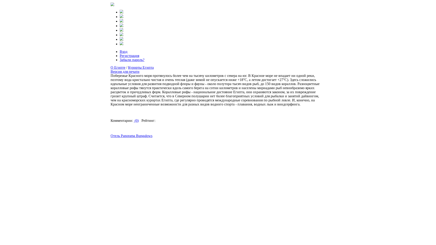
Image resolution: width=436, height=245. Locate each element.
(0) (136, 120)
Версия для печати (125, 72)
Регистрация (129, 56)
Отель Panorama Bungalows (131, 136)
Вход (123, 52)
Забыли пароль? (132, 60)
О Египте (118, 67)
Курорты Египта (141, 67)
